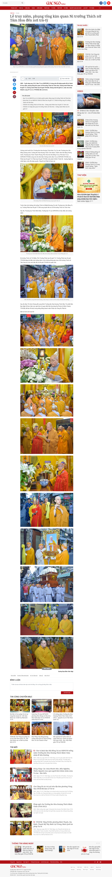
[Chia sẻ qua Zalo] (14, 88)
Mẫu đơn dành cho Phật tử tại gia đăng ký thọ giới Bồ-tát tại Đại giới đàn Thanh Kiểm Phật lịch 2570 (88, 33)
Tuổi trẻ (59, 8)
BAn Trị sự (73, 867)
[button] (97, 850)
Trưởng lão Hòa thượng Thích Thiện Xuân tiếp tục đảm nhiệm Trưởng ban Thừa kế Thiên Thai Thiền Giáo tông (88, 45)
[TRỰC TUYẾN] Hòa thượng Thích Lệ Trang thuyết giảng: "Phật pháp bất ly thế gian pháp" (88, 134)
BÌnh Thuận (85, 869)
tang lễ (41, 675)
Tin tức (17, 13)
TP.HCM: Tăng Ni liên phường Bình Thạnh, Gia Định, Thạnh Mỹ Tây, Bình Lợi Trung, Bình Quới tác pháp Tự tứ (53, 824)
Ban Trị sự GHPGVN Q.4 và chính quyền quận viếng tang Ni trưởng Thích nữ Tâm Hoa (47, 98)
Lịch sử (85, 8)
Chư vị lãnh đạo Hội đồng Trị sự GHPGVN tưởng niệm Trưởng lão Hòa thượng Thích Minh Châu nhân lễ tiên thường (53, 753)
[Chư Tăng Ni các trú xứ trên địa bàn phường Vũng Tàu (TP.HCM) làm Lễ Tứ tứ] (21, 792)
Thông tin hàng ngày (23, 843)
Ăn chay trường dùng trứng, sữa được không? (48, 848)
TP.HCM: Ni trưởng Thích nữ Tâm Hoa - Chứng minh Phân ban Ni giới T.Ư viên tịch (46, 104)
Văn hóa (27, 8)
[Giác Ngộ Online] (37, 866)
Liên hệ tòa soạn (45, 862)
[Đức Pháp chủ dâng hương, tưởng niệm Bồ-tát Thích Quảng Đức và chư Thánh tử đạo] (42, 728)
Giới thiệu (92, 869)
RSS (61, 862)
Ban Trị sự (47, 675)
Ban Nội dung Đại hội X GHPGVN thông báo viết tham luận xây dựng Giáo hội (88, 196)
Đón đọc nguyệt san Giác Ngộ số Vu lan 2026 (71, 848)
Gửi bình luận (67, 692)
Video (33, 8)
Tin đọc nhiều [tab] (82, 25)
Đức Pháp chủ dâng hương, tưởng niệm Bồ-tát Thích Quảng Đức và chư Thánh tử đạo (41, 738)
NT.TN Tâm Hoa (33, 675)
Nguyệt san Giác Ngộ (75, 8)
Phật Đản (73, 869)
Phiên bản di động (54, 862)
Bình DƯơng (98, 869)
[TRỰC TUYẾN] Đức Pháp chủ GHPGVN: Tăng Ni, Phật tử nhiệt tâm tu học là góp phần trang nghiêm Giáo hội (88, 144)
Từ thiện (91, 8)
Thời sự (21, 8)
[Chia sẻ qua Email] (14, 92)
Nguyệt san (19, 862)
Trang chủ (14, 8)
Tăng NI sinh (98, 867)
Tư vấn (53, 8)
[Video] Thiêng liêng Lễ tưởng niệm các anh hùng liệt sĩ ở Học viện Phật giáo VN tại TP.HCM (88, 155)
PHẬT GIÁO (79, 867)
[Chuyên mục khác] (99, 8)
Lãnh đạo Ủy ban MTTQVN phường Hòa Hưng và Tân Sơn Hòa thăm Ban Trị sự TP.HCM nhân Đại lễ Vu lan (41, 716)
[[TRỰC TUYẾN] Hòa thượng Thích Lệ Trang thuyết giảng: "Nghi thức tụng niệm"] (80, 165)
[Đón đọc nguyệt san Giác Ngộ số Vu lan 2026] (60, 849)
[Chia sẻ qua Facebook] (14, 80)
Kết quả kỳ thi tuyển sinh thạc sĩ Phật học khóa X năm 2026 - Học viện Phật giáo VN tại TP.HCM (22, 850)
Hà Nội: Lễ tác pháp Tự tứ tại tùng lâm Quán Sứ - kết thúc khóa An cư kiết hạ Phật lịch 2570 (19, 716)
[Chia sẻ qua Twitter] (14, 84)
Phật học (46, 8)
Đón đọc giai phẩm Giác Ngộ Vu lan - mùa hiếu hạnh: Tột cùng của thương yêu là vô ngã (89, 850)
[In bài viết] (14, 96)
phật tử (92, 867)
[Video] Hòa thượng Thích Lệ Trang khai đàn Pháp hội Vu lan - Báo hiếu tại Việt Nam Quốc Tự (88, 123)
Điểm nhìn (39, 8)
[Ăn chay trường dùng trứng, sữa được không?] (38, 849)
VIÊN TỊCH (86, 867)
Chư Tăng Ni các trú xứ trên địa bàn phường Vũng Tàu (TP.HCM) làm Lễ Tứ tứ (52, 787)
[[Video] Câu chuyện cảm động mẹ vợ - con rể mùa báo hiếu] (88, 101)
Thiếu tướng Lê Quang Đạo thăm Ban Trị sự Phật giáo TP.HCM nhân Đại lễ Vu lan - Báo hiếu (92, 81)
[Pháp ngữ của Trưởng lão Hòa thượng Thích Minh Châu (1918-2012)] (21, 810)
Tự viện (66, 8)
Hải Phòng (79, 869)
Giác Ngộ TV (26, 862)
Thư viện (81, 175)
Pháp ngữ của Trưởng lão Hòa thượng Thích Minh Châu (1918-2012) (52, 805)
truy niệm (13, 675)
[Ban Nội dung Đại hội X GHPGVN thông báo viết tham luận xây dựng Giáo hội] (88, 185)
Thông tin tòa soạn (35, 862)
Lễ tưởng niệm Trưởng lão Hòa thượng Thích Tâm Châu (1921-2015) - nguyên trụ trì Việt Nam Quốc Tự (63, 716)
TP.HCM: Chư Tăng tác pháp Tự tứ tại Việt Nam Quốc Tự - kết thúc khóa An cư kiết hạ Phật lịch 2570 (20, 739)
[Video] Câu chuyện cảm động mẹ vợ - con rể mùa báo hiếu (88, 112)
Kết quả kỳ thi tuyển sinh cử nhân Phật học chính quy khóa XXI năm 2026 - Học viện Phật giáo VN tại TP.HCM (62, 739)
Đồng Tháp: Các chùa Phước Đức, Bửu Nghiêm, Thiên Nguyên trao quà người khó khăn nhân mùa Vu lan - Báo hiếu (53, 771)
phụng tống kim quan (23, 675)
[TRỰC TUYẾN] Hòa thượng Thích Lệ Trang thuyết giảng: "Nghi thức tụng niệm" (92, 165)
